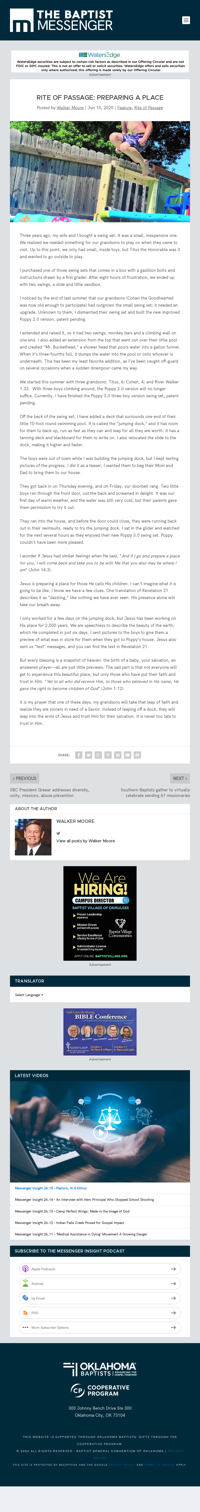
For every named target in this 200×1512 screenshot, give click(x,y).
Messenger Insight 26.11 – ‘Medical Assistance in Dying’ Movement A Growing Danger (81, 1234)
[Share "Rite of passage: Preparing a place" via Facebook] (79, 755)
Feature (124, 107)
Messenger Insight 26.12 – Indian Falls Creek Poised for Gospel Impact (69, 1223)
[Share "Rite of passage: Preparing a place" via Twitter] (88, 755)
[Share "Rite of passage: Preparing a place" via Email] (127, 755)
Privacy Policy (122, 1464)
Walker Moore (70, 107)
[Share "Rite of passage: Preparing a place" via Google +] (98, 755)
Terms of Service (159, 1464)
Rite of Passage (148, 107)
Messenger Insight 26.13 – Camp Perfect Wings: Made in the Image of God (72, 1211)
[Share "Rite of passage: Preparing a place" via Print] (137, 755)
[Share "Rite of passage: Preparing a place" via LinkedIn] (118, 755)
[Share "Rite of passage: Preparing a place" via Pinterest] (108, 755)
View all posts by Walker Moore (85, 841)
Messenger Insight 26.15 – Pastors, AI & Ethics (51, 1188)
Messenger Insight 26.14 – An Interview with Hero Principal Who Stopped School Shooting (84, 1199)
